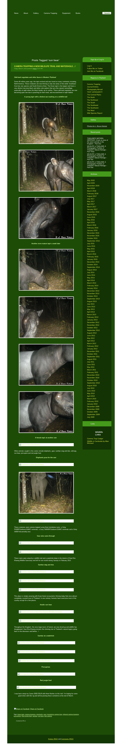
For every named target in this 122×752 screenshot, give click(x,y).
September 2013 (93, 299)
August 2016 (92, 215)
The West (90, 110)
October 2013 (92, 296)
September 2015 (93, 241)
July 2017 (90, 199)
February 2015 (92, 257)
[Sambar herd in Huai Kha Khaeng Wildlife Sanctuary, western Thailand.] (46, 651)
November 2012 (93, 325)
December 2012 (93, 322)
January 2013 (92, 320)
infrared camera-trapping (71, 714)
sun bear (41, 716)
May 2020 (91, 180)
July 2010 (90, 388)
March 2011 (91, 370)
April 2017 (91, 204)
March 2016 (91, 225)
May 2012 (91, 338)
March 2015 (91, 254)
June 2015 (91, 246)
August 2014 (92, 270)
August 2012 (92, 333)
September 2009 (93, 414)
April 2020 (91, 183)
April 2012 (91, 341)
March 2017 (91, 207)
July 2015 (90, 243)
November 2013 (93, 293)
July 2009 (90, 417)
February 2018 (92, 193)
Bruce (35, 68)
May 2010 (91, 393)
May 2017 (91, 201)
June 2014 (91, 275)
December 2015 (93, 233)
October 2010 (92, 380)
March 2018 (91, 191)
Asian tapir (20, 714)
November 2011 (93, 351)
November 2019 (93, 186)
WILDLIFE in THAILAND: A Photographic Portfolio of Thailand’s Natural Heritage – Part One (97, 164)
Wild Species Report (94, 113)
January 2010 (92, 404)
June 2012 (91, 335)
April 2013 (91, 312)
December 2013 (93, 291)
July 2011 (90, 362)
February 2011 (92, 372)
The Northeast (92, 100)
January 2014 (92, 288)
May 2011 (90, 367)
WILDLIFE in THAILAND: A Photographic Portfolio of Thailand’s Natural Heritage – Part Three (97, 149)
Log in (89, 66)
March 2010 (91, 399)
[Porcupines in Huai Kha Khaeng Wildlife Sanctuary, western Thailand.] (45, 674)
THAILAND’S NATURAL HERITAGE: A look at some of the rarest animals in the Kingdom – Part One (97, 141)
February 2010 (92, 401)
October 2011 (92, 354)
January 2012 (92, 349)
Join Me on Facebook (95, 71)
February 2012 (92, 346)
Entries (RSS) (53, 739)
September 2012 (93, 330)
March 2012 (91, 343)
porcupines (17, 716)
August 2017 (92, 196)
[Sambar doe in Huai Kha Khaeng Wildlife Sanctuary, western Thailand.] (46, 580)
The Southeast (92, 105)
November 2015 (93, 236)
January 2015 (92, 259)
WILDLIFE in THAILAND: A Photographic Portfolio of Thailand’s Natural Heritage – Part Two (97, 156)
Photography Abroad (95, 89)
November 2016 (93, 212)
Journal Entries (92, 87)
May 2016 (91, 220)
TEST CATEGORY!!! (94, 92)
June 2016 (91, 217)
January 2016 (92, 230)
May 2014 (91, 278)
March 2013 (91, 314)
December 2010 (93, 375)
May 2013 (91, 309)
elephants (39, 714)
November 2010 (93, 378)
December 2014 (93, 262)
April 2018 (91, 188)
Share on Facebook (37, 709)
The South (91, 103)
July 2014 (90, 272)
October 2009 (92, 412)
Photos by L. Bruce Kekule (97, 126)
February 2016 (92, 228)
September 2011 (93, 357)
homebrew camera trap (54, 714)
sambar (35, 716)
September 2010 (93, 383)
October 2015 (92, 238)
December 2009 (93, 406)
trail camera (48, 716)
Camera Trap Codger (95, 439)
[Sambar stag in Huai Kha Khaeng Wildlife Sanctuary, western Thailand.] (46, 571)
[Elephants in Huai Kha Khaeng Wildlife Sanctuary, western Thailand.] (46, 464)
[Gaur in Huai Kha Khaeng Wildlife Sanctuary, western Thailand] (46, 542)
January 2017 (92, 209)
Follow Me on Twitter (95, 68)
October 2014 (92, 264)
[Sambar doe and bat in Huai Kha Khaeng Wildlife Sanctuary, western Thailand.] (46, 660)
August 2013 (92, 301)
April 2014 (91, 280)
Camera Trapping (93, 84)
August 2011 (92, 359)
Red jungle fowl (27, 716)
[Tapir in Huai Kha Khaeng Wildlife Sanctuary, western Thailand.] (46, 123)
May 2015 (91, 249)
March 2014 (91, 283)
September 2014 (93, 267)
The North (91, 97)
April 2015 (91, 251)
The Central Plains (94, 95)
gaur (44, 714)
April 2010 (91, 396)
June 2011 (91, 364)
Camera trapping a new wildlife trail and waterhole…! (44, 66)
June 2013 (91, 307)
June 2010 (91, 391)
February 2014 (92, 286)
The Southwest (92, 108)
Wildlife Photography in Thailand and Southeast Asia (36, 4)
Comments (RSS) (67, 739)
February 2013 (92, 317)
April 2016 (91, 222)
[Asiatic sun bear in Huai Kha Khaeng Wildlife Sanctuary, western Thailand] (46, 611)
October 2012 (92, 328)
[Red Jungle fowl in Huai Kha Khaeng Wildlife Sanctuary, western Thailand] (46, 687)
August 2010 (92, 385)
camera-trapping (30, 714)
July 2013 (90, 304)
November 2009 (93, 409)
